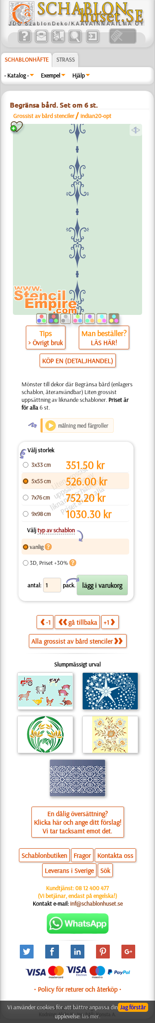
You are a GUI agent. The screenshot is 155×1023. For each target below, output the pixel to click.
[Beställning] (58, 42)
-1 (48, 622)
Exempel (50, 75)
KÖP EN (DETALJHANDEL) (77, 360)
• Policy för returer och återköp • (77, 989)
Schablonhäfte (27, 59)
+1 (106, 622)
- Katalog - (16, 75)
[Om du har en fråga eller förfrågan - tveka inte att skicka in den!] (77, 932)
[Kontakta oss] (41, 42)
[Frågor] (24, 42)
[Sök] (74, 42)
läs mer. (91, 1016)
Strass (65, 59)
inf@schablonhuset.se (96, 903)
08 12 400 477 (92, 888)
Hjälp (78, 75)
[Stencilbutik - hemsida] (76, 24)
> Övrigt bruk (45, 342)
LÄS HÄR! (104, 342)
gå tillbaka (82, 622)
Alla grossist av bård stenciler (72, 641)
